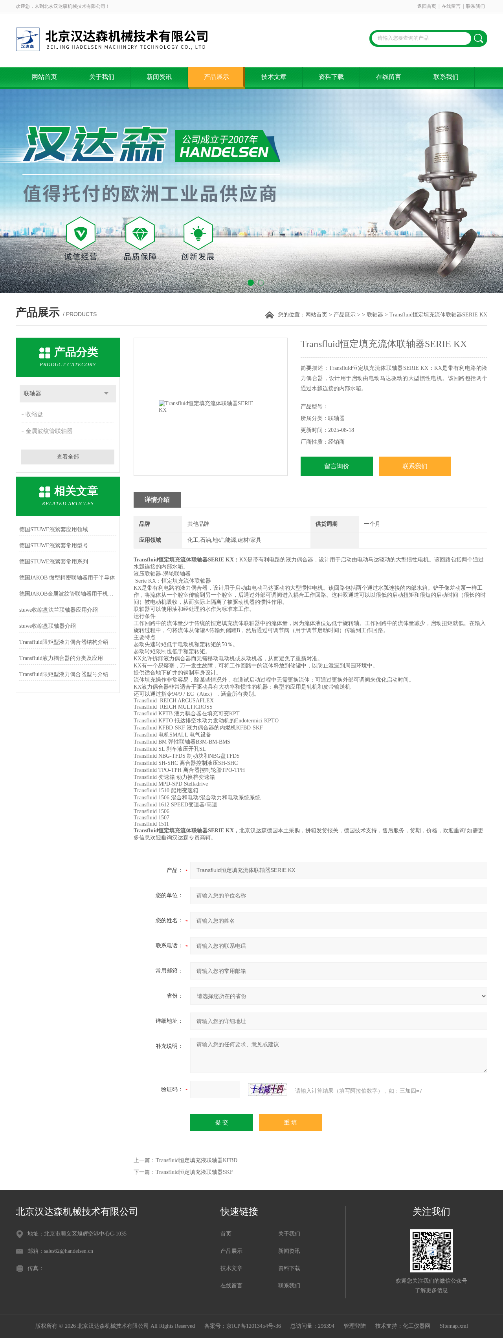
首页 (225, 1234)
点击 (106, 393)
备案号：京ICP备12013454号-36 (242, 1326)
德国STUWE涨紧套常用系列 (53, 562)
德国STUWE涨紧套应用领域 (53, 529)
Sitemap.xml (454, 1326)
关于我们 (101, 76)
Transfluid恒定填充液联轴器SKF (194, 1172)
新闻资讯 (159, 76)
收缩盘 (34, 414)
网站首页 (44, 76)
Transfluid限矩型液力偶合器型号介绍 (63, 674)
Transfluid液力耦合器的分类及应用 (61, 658)
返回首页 (426, 6)
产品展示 (216, 76)
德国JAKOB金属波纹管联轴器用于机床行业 (67, 594)
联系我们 (475, 6)
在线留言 (451, 6)
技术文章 (273, 76)
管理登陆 (355, 1326)
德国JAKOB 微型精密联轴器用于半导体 (67, 578)
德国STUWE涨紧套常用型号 (53, 545)
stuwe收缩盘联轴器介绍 (47, 626)
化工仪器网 (416, 1326)
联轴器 (375, 315)
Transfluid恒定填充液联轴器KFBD (196, 1160)
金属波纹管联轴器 (49, 431)
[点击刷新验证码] (267, 1089)
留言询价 (336, 466)
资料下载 (331, 76)
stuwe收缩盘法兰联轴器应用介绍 (58, 610)
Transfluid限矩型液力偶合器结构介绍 (63, 642)
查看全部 (68, 457)
